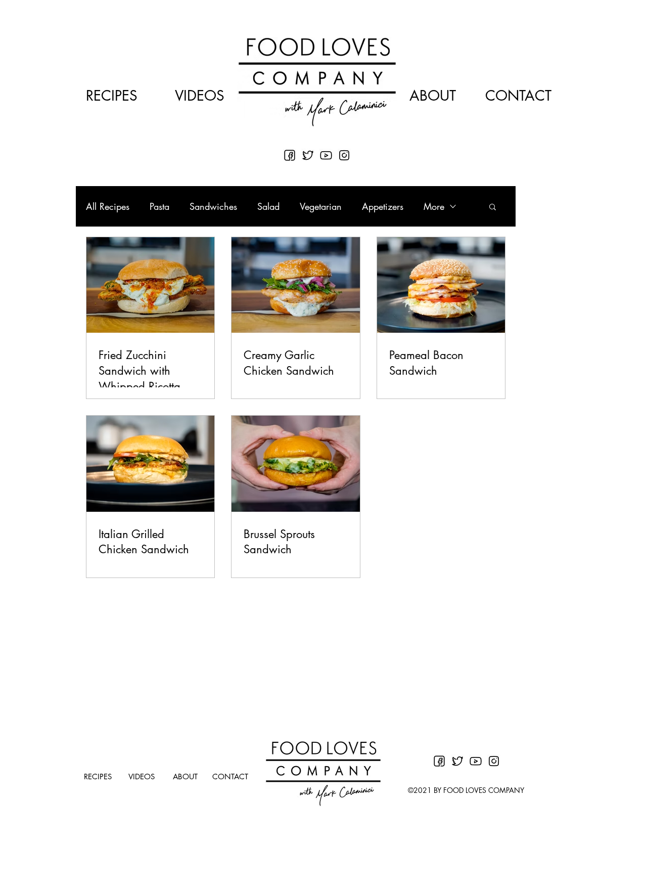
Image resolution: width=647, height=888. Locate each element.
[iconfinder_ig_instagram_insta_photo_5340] (344, 155)
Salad (268, 206)
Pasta (159, 206)
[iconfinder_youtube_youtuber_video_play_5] (326, 155)
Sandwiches (213, 206)
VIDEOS (199, 95)
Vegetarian (321, 206)
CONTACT (518, 95)
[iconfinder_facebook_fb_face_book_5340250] (289, 155)
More (434, 206)
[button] (492, 207)
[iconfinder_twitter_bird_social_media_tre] (307, 155)
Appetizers (382, 206)
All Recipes (107, 206)
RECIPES (111, 95)
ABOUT (432, 95)
